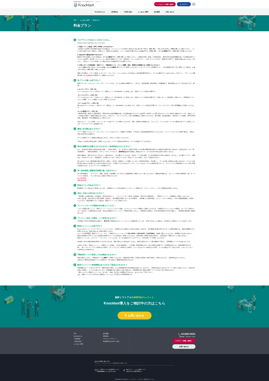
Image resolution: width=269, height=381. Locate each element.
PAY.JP (84, 211)
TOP (75, 20)
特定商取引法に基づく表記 (111, 341)
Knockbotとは (100, 12)
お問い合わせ (169, 12)
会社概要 (157, 12)
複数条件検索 (81, 180)
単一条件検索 (81, 178)
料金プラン (96, 20)
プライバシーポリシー (110, 339)
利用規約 (105, 336)
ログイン (185, 4)
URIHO (107, 198)
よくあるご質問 (143, 12)
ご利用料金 (114, 12)
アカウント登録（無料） (166, 4)
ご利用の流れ (127, 12)
